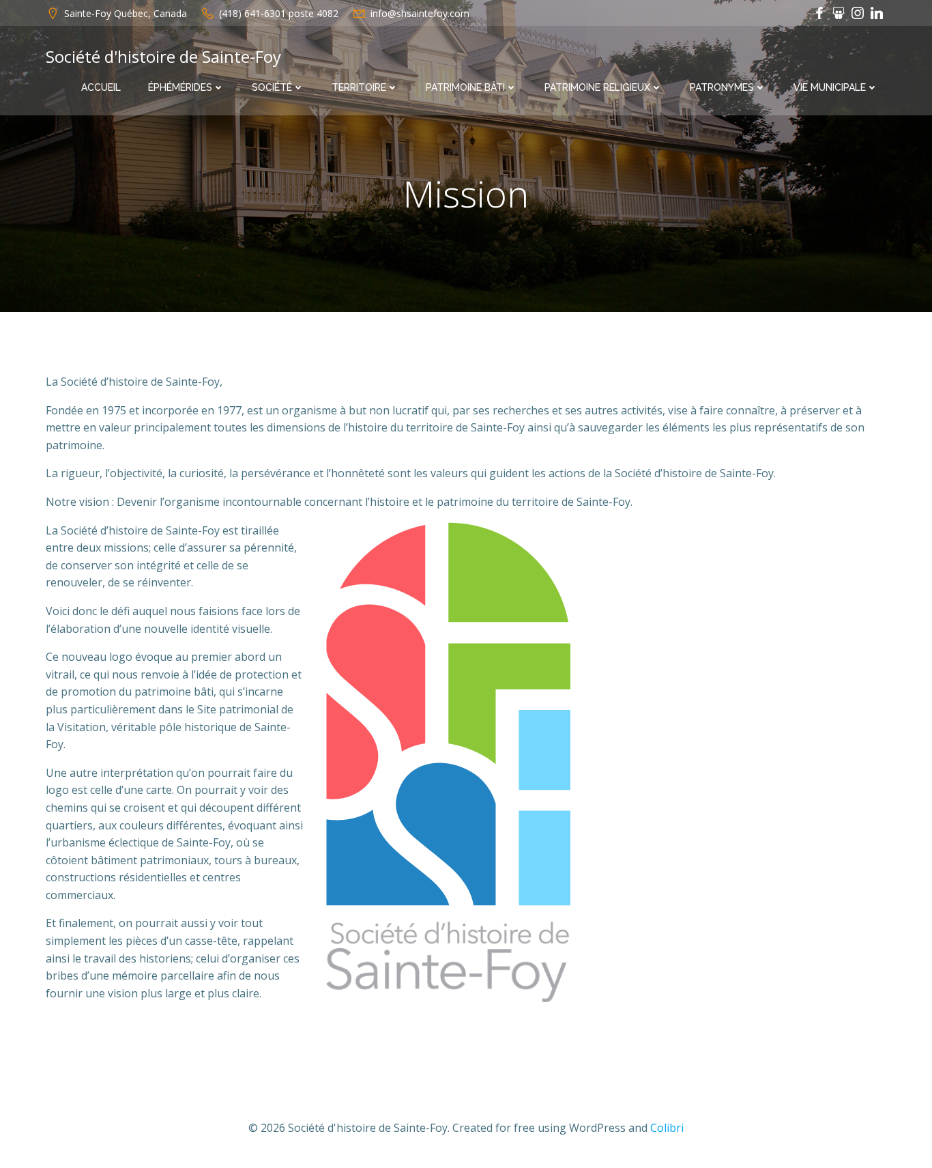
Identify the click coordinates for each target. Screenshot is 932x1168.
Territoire (359, 87)
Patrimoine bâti (465, 87)
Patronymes (722, 87)
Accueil (101, 87)
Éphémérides (180, 87)
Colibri (667, 1127)
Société (272, 87)
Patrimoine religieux (597, 87)
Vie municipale (829, 87)
